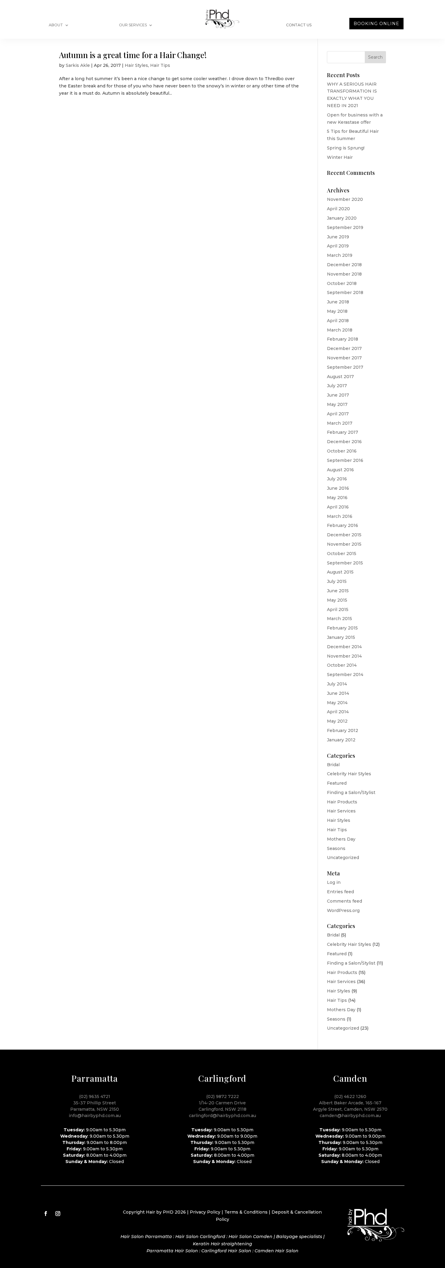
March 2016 (339, 516)
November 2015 (344, 544)
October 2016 (342, 451)
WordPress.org (343, 910)
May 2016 (337, 497)
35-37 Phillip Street (94, 1103)
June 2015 (338, 590)
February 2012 (342, 730)
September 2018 (345, 292)
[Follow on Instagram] (58, 1213)
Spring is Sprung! (345, 148)
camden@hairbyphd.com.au (350, 1115)
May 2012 (337, 721)
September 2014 (345, 674)
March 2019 (339, 255)
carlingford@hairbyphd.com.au (222, 1115)
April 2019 (338, 246)
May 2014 (337, 702)
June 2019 (338, 237)
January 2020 (342, 218)
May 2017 (337, 404)
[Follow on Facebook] (46, 1213)
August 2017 (340, 376)
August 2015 (340, 572)
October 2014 (342, 665)
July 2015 (337, 581)
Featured (337, 783)
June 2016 (338, 488)
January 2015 (341, 637)
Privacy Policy (205, 1212)
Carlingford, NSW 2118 (222, 1109)
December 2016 (344, 441)
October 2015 (341, 553)
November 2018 (344, 274)
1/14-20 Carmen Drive (222, 1103)
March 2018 (339, 330)
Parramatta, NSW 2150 (94, 1109)
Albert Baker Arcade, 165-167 (350, 1103)
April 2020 (338, 208)
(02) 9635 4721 (94, 1096)
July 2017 (337, 385)
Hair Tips (160, 65)
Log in (334, 882)
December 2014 (344, 646)
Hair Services (341, 811)
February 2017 (342, 432)
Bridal (333, 764)
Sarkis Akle (78, 65)
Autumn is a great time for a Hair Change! (133, 55)
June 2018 (338, 302)
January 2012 (341, 740)
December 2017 (344, 348)
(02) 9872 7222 (222, 1096)
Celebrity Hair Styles (349, 773)
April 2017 (338, 414)
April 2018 (338, 320)
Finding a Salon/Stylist (351, 792)
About (56, 25)
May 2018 (337, 311)
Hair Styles (136, 65)
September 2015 (345, 563)
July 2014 (337, 684)
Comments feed (344, 901)
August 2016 (340, 469)
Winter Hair (340, 157)
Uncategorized (343, 857)
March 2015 (339, 618)
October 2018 (342, 283)
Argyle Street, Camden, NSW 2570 (350, 1109)
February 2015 (342, 628)
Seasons (336, 848)
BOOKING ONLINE (376, 23)
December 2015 (344, 535)
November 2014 (344, 656)
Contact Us (299, 25)
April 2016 (338, 507)
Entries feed (340, 891)
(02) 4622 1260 (350, 1096)
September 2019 (345, 227)
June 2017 (338, 395)
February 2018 (342, 339)
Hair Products (342, 802)
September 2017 (345, 367)
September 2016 (345, 460)
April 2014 (338, 711)
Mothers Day (341, 839)
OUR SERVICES (133, 25)
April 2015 (337, 609)
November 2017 (344, 358)
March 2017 (339, 423)
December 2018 (344, 264)
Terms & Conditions (246, 1212)
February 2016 (342, 525)
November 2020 (345, 199)
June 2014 (338, 693)
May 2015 (337, 600)
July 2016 (337, 479)
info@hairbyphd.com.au (95, 1115)
